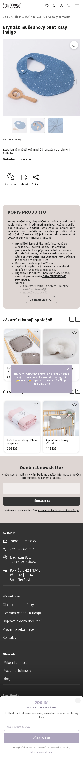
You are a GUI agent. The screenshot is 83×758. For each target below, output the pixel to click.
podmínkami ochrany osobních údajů (58, 510)
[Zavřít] (78, 700)
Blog (6, 679)
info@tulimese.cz (23, 541)
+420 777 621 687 (22, 549)
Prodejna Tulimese (17, 671)
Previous (72, 319)
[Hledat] (54, 6)
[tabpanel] (22, 355)
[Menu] (77, 6)
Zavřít (68, 191)
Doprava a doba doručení (22, 621)
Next (78, 319)
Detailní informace (17, 159)
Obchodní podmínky (18, 605)
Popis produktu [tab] (27, 212)
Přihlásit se (42, 501)
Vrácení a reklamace (18, 629)
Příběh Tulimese (15, 663)
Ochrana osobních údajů (22, 613)
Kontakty (9, 638)
